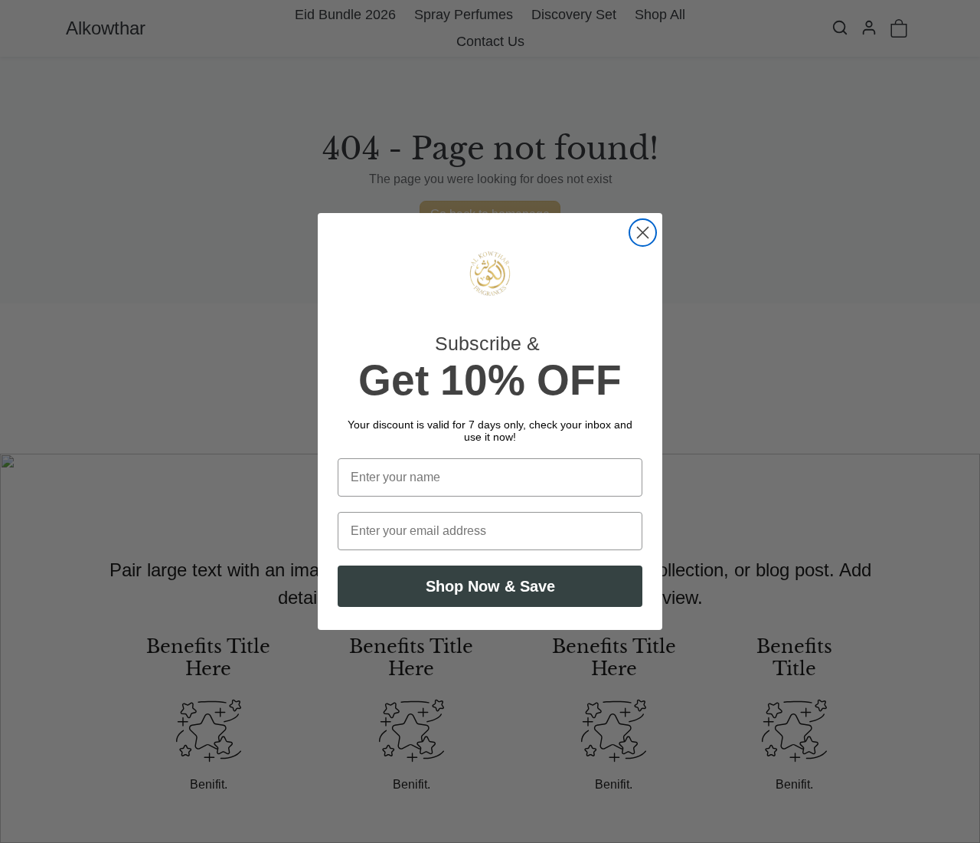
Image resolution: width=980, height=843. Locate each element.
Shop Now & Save (490, 586)
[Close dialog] (642, 232)
